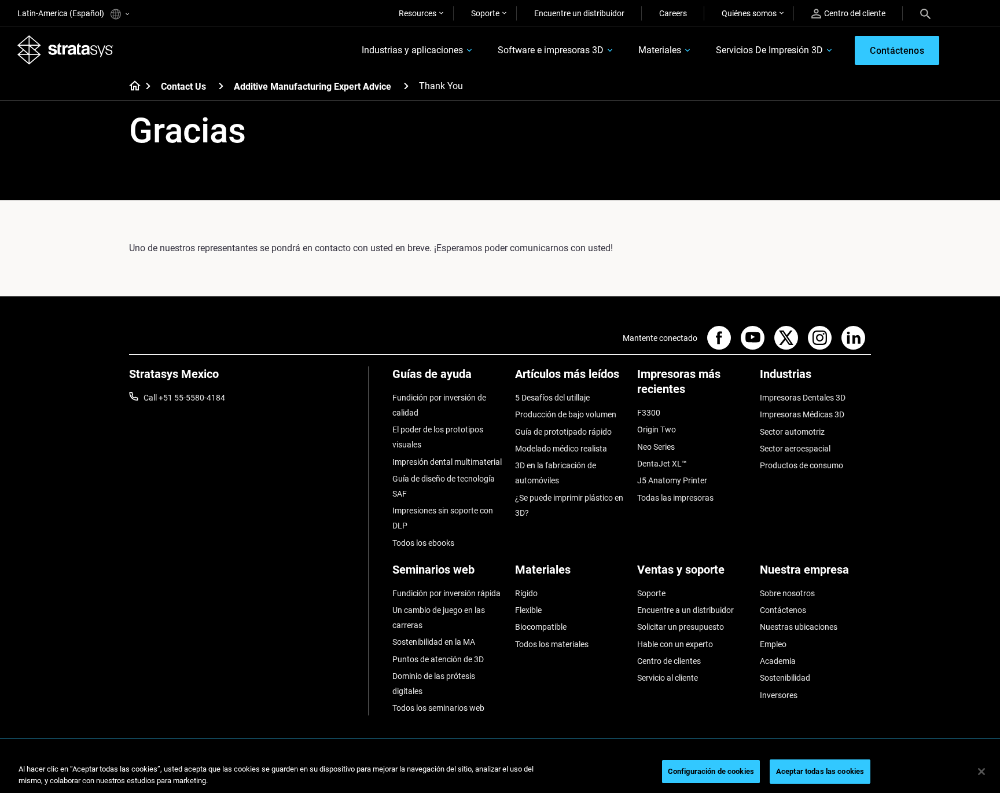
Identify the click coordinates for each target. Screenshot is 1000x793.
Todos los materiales (552, 644)
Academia (778, 661)
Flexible (528, 610)
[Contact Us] (221, 85)
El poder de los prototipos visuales (437, 437)
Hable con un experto (675, 644)
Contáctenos (783, 610)
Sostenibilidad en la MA (433, 642)
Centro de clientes (669, 661)
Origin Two (656, 429)
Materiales (659, 50)
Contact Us (183, 86)
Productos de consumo (801, 465)
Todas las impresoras (675, 497)
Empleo (773, 644)
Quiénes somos (749, 13)
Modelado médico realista (561, 448)
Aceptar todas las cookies (820, 771)
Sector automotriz (792, 431)
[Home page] (131, 86)
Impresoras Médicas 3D (802, 414)
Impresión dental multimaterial (447, 462)
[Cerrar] (981, 771)
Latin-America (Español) (61, 13)
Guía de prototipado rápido (563, 431)
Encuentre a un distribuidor (685, 610)
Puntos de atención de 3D (438, 659)
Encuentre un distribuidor (579, 13)
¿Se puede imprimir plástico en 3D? (569, 505)
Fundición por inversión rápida (446, 593)
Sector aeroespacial (795, 448)
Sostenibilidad (785, 677)
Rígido (526, 593)
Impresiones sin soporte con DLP (442, 518)
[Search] (925, 13)
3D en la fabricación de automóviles (555, 473)
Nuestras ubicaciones (798, 627)
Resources (417, 13)
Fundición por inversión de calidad (439, 405)
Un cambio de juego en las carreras (438, 617)
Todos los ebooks (423, 543)
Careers (673, 13)
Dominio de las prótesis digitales (433, 683)
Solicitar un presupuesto (680, 627)
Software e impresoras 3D (551, 50)
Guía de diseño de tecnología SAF (443, 486)
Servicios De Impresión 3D (769, 50)
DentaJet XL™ (662, 463)
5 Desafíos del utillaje (552, 397)
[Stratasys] (65, 49)
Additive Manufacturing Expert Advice (312, 86)
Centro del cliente (854, 13)
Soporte (485, 13)
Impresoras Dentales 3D (802, 397)
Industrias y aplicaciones (412, 50)
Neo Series (656, 446)
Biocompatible (541, 627)
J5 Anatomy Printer (672, 480)
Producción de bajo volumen (565, 414)
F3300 (648, 412)
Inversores (778, 695)
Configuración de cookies (711, 771)
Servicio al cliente (667, 677)
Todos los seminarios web (438, 708)
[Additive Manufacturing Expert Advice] (406, 85)
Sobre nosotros (787, 593)
